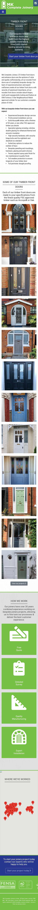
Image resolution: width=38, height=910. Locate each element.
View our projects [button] (18, 583)
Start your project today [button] (18, 870)
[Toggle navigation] (3, 12)
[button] (20, 813)
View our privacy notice (19, 904)
